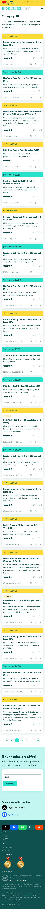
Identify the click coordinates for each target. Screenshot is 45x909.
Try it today (11, 4)
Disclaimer (6, 850)
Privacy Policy (7, 847)
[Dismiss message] (42, 3)
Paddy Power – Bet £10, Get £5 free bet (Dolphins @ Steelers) (21, 559)
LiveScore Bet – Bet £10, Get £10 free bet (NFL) (22, 79)
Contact (4, 836)
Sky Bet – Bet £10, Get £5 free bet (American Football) (18, 182)
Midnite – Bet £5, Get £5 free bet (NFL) (21, 150)
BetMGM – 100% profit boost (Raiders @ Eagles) (22, 601)
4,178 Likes (13, 814)
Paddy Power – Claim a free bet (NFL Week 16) (20, 526)
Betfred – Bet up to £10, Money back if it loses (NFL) (22, 43)
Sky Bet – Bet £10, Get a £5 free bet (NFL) (22, 355)
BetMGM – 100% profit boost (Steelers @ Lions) (22, 421)
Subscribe (10, 784)
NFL (34, 58)
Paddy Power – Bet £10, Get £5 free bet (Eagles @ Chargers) (21, 707)
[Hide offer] (31, 64)
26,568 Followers (16, 807)
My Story (5, 839)
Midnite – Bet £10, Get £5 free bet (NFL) (21, 386)
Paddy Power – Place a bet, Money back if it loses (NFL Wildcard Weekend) (22, 113)
